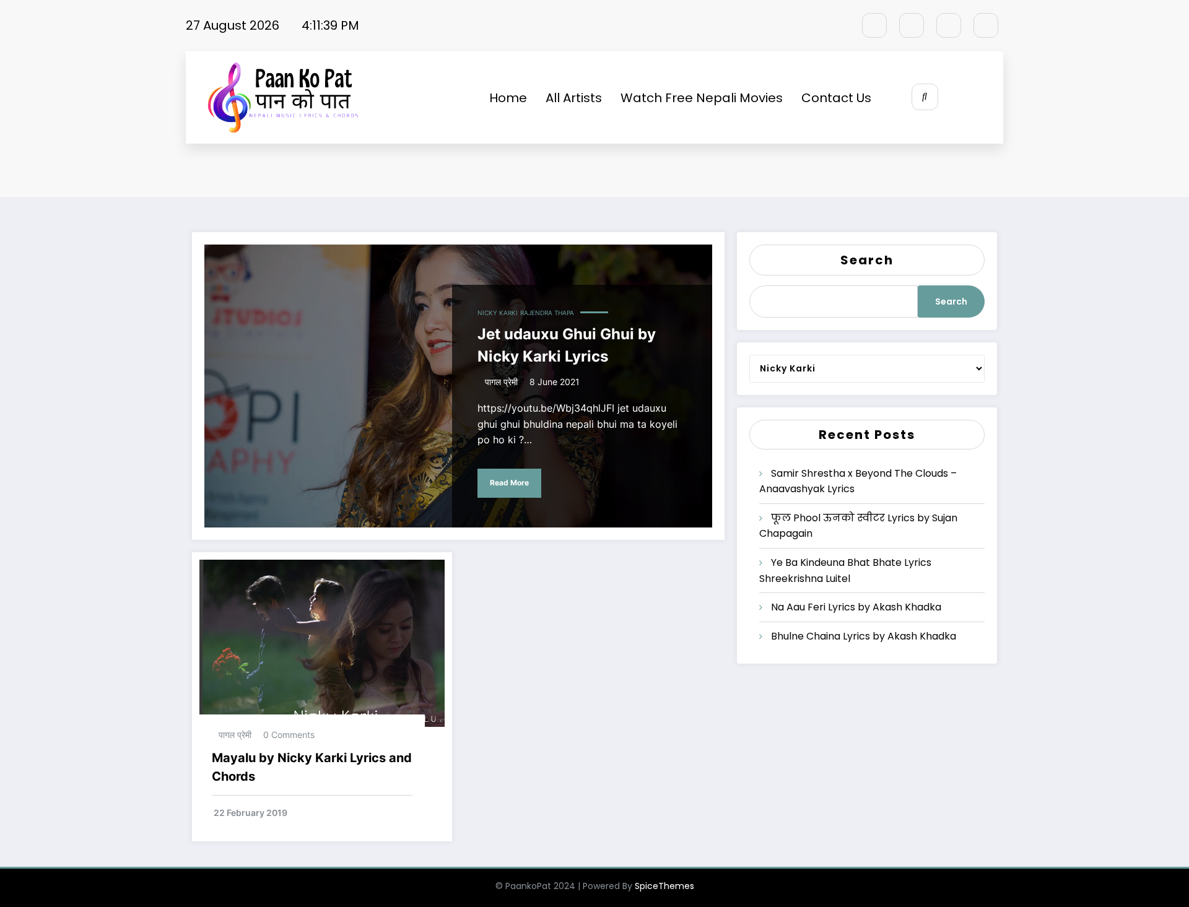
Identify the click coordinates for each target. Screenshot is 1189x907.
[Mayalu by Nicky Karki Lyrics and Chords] (322, 642)
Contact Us (836, 97)
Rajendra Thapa (547, 312)
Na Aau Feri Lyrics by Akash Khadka (856, 607)
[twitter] (911, 25)
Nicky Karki (497, 312)
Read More (509, 482)
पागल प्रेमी (501, 381)
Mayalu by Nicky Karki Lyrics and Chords (312, 767)
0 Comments (289, 734)
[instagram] (948, 25)
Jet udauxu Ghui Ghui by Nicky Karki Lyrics (566, 345)
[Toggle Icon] (980, 98)
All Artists (574, 97)
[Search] (925, 97)
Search (867, 260)
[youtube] (985, 25)
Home (508, 97)
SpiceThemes (664, 886)
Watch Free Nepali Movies (702, 97)
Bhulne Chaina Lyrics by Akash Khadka (863, 636)
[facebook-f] (874, 25)
